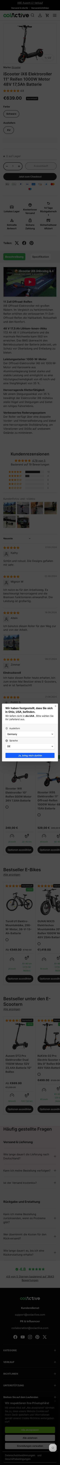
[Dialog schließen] (55, 706)
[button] (30, 734)
